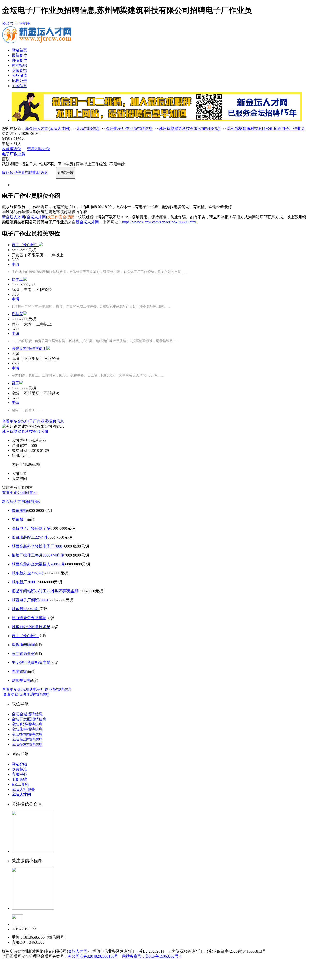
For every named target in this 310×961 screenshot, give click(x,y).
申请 (15, 264)
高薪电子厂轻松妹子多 (31, 528)
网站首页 (19, 50)
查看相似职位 (38, 149)
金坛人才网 (59, 128)
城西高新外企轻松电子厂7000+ (38, 546)
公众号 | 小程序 (16, 23)
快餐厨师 (19, 510)
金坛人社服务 (23, 789)
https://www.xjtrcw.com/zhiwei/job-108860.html (159, 222)
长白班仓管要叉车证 (29, 618)
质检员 (17, 314)
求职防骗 (19, 779)
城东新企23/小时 (26, 609)
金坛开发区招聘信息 (29, 719)
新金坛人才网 (36, 128)
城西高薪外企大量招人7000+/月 (38, 564)
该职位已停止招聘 (17, 172)
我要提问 (19, 479)
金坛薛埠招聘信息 (27, 739)
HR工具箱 (20, 784)
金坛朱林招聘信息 (27, 729)
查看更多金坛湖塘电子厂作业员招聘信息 (37, 689)
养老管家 (19, 671)
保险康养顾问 (23, 645)
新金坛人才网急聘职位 (21, 501)
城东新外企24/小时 (28, 573)
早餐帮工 (19, 519)
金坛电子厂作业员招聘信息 (129, 128)
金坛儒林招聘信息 (27, 744)
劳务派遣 (19, 75)
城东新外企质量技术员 (31, 627)
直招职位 (19, 60)
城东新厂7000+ (24, 582)
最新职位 (19, 55)
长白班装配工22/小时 (29, 537)
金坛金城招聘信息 (27, 714)
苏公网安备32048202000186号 (93, 956)
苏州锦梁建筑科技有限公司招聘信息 (190, 128)
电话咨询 (40, 172)
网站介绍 (19, 764)
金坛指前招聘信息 (27, 734)
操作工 (17, 279)
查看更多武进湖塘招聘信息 (26, 694)
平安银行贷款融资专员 (31, 662)
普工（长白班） (25, 245)
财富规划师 (21, 680)
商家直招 (19, 70)
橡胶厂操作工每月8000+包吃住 (38, 555)
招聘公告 (19, 81)
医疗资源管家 (23, 654)
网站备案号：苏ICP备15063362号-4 (152, 956)
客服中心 (19, 774)
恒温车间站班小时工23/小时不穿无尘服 (45, 591)
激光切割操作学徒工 (29, 348)
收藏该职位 (11, 149)
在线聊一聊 (65, 173)
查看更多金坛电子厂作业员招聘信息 (33, 421)
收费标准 (19, 769)
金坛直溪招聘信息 (27, 724)
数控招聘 (19, 65)
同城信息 (19, 86)
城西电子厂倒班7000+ (30, 600)
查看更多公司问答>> (19, 493)
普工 (15, 383)
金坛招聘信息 (88, 128)
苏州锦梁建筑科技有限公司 (25, 431)
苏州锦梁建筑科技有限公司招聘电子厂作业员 (266, 128)
